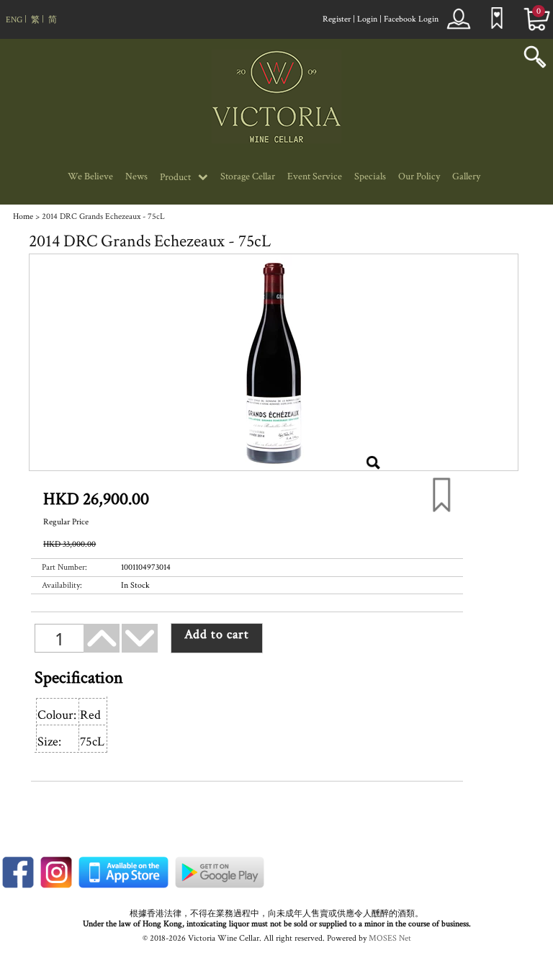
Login (367, 19)
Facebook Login (411, 19)
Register (337, 19)
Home (23, 216)
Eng (14, 19)
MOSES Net (390, 938)
